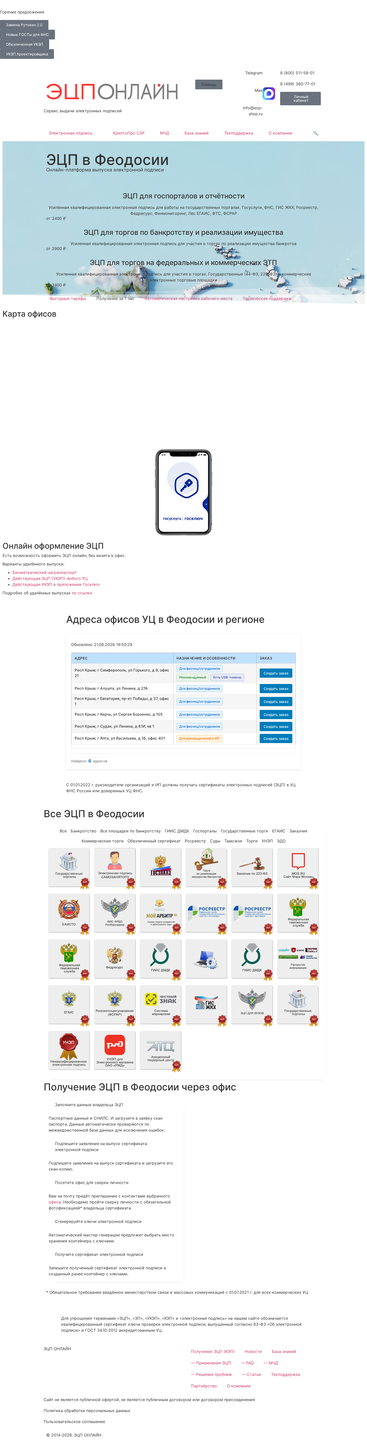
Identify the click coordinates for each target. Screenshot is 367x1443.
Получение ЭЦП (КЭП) (213, 1351)
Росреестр (195, 840)
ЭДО (281, 840)
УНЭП (267, 840)
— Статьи (251, 1374)
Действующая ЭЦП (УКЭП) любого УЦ (50, 578)
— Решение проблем (211, 1374)
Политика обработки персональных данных (87, 1410)
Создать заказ (276, 673)
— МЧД (271, 1362)
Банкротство (83, 830)
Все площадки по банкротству (130, 830)
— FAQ (247, 1362)
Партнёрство (204, 1385)
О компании (280, 133)
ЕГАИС (278, 830)
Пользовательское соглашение (74, 1421)
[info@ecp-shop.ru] (269, 111)
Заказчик (298, 830)
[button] (208, 84)
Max (259, 90)
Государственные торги (244, 830)
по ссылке (82, 592)
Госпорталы (205, 830)
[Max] (269, 93)
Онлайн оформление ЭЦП (53, 546)
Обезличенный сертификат (154, 840)
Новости (253, 1351)
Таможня (233, 840)
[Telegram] (269, 76)
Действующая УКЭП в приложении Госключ (56, 584)
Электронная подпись (70, 133)
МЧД (164, 133)
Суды (215, 840)
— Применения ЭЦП (211, 1362)
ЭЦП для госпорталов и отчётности (184, 196)
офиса (55, 1201)
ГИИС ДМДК (177, 830)
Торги (252, 840)
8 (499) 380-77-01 (297, 83)
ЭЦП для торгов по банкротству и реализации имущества (183, 232)
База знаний (196, 133)
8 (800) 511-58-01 (297, 72)
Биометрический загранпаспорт (44, 572)
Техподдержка (238, 133)
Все (63, 830)
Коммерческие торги (103, 840)
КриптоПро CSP (129, 133)
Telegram (254, 72)
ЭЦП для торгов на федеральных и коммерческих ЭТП (183, 262)
